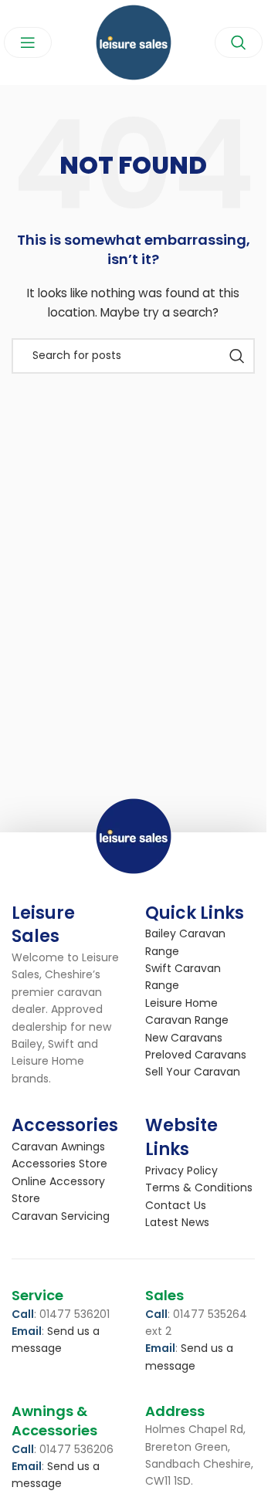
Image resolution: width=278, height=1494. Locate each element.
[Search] (239, 42)
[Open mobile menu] (28, 42)
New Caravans (183, 1037)
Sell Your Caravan (192, 1071)
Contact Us (175, 1205)
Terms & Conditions (199, 1187)
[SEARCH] (237, 356)
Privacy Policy (181, 1170)
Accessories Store (59, 1163)
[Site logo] (133, 41)
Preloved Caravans (195, 1054)
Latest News (177, 1222)
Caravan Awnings (58, 1146)
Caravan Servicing (61, 1216)
